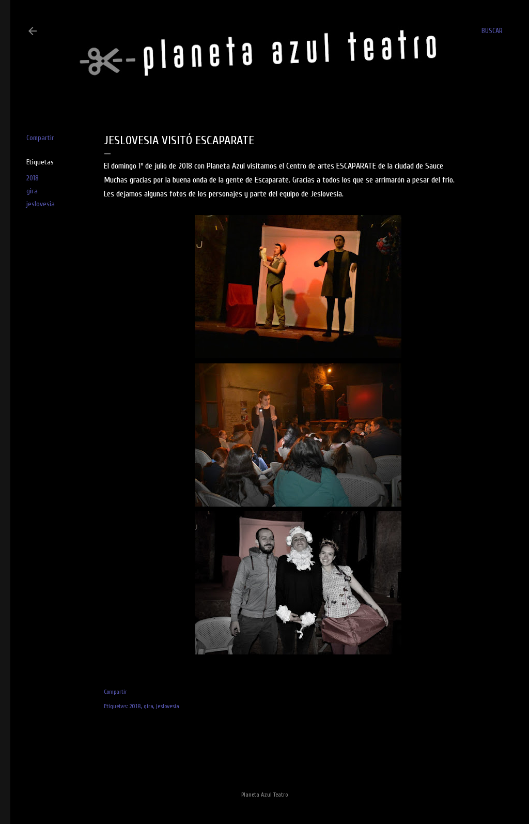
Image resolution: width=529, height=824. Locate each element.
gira (32, 191)
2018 (32, 178)
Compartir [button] (40, 137)
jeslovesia (40, 204)
